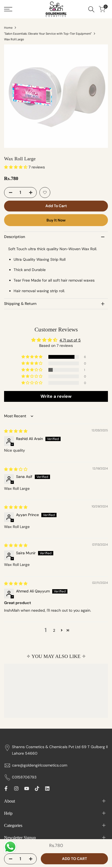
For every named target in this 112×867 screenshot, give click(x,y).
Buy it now (56, 220)
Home (8, 28)
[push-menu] (8, 9)
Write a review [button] (56, 396)
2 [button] (54, 630)
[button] (16, 167)
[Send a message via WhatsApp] (10, 846)
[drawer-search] (91, 9)
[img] (15, 431)
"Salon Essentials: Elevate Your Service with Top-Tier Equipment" (48, 33)
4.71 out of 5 (70, 340)
